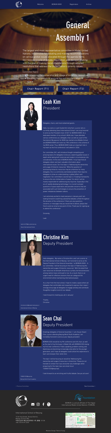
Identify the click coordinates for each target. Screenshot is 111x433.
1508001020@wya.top (51, 369)
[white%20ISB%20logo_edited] (49, 404)
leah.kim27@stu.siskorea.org (28, 224)
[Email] (33, 404)
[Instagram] (38, 404)
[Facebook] (43, 404)
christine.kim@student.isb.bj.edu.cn (30, 305)
